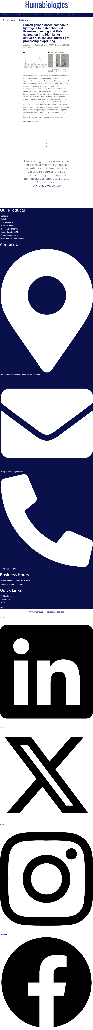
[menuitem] (15, 14)
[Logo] (46, 5)
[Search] (89, 20)
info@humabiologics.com (46, 185)
